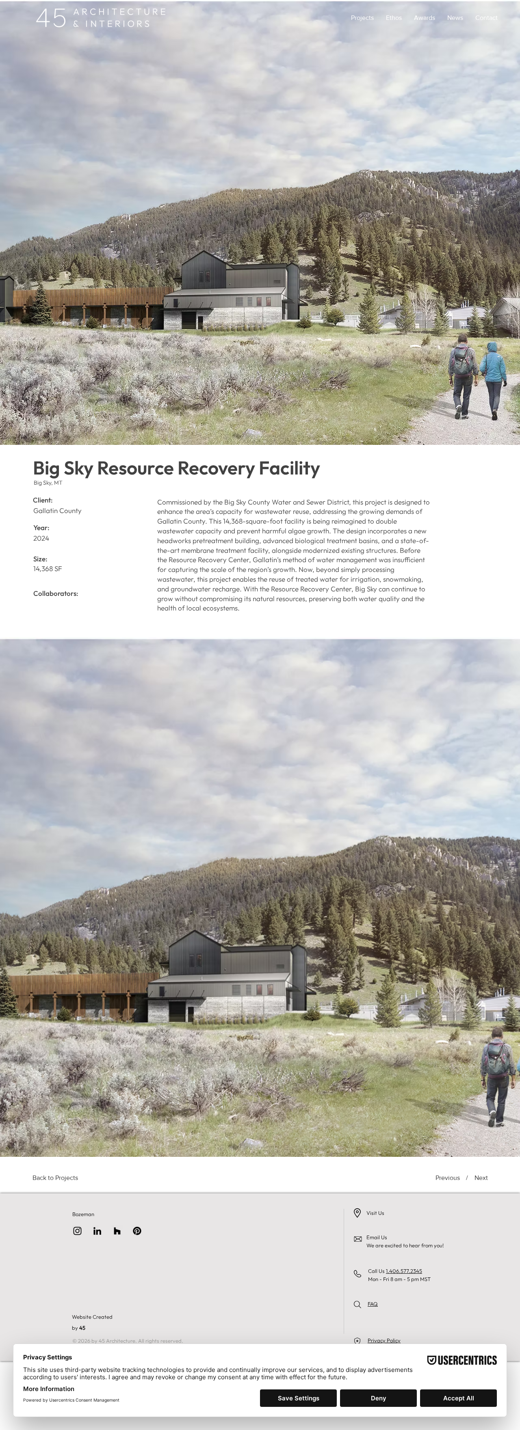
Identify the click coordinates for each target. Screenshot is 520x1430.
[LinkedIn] (97, 1230)
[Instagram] (77, 1230)
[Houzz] (117, 1230)
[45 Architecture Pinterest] (137, 1230)
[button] (362, 17)
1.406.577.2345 (404, 1271)
